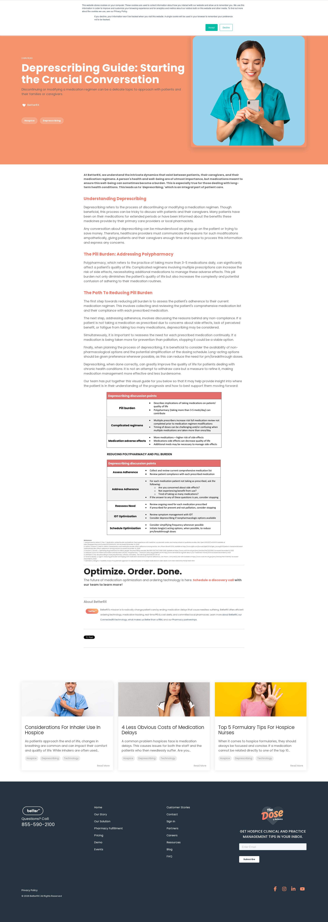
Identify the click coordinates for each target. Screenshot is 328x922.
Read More (103, 765)
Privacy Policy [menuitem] (30, 890)
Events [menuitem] (98, 849)
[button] (275, 889)
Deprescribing (52, 120)
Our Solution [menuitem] (102, 821)
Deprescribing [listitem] (50, 758)
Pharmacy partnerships (184, 619)
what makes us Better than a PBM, (145, 619)
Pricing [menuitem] (98, 835)
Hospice (29, 120)
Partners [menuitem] (172, 828)
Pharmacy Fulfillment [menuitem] (108, 828)
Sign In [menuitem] (171, 821)
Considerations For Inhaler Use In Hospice (62, 730)
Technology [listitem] (71, 758)
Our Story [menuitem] (100, 814)
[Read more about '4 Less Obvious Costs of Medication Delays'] (164, 699)
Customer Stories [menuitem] (178, 807)
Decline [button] (226, 27)
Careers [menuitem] (172, 835)
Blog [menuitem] (169, 849)
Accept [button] (211, 27)
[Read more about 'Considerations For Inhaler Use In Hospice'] (67, 699)
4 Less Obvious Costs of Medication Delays (163, 730)
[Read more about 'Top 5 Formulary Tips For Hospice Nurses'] (260, 699)
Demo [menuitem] (98, 842)
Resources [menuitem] (174, 842)
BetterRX (33, 105)
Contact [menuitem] (172, 814)
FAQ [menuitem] (169, 856)
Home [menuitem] (98, 807)
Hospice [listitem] (32, 758)
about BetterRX (229, 614)
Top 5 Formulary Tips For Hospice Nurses (256, 730)
